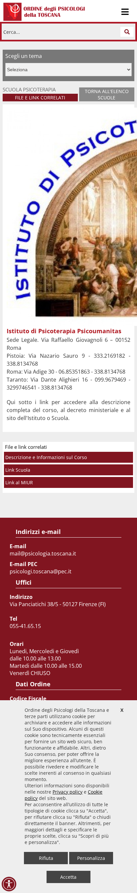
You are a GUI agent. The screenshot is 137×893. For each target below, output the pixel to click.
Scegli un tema (23, 56)
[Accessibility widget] (9, 884)
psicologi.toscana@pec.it (40, 571)
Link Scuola (17, 470)
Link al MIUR (19, 482)
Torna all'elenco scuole (107, 94)
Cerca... (11, 31)
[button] (127, 32)
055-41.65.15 (25, 626)
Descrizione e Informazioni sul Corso (46, 457)
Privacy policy (67, 792)
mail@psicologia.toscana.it (43, 553)
